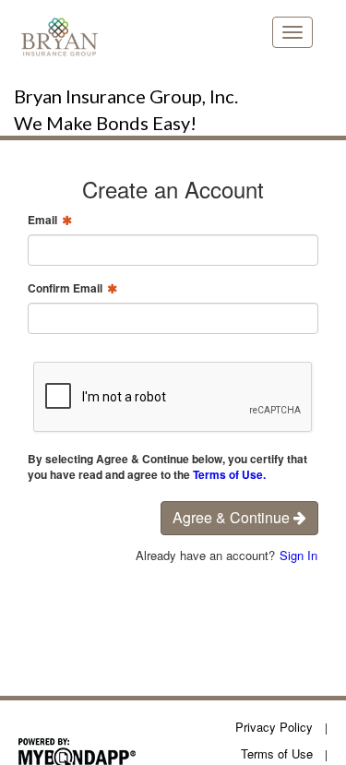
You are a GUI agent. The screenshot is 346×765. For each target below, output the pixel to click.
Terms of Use (277, 753)
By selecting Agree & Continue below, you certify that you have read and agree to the (167, 467)
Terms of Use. (229, 474)
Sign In (298, 555)
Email (42, 219)
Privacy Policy (274, 726)
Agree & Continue (233, 517)
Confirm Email (65, 288)
